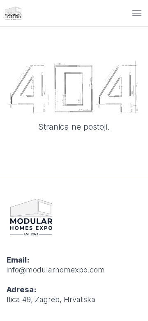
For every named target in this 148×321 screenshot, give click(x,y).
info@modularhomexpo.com (56, 269)
